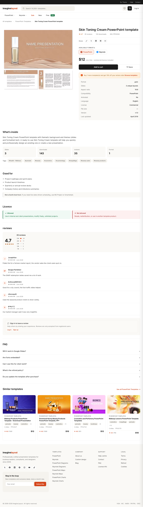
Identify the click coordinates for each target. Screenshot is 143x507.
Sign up (15, 330)
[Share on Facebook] (100, 41)
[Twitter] (5, 468)
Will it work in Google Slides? (14, 351)
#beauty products (100, 161)
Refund (123, 463)
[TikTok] (34, 468)
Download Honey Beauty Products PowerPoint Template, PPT (52, 420)
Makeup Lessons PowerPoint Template (124, 419)
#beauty (37, 161)
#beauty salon (85, 161)
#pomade (28, 161)
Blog (77, 463)
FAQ (99, 463)
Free (50, 15)
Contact (137, 2)
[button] (38, 59)
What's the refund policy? (13, 370)
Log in (136, 8)
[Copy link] (86, 41)
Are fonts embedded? (11, 357)
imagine (10, 8)
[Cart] (130, 8)
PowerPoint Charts (59, 477)
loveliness (94, 424)
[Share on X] (91, 41)
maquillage (122, 422)
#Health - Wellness (15, 161)
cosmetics (24, 424)
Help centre (102, 456)
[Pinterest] (19, 468)
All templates (7, 21)
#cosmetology (60, 161)
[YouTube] (29, 468)
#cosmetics (48, 161)
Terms (123, 456)
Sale (32, 15)
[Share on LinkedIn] (96, 41)
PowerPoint (9, 15)
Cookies (124, 467)
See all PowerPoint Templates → (128, 389)
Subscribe (40, 484)
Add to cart (98, 67)
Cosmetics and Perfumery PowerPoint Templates (88, 420)
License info (102, 467)
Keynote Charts (58, 481)
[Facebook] (10, 468)
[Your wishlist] (124, 8)
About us (78, 456)
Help (131, 2)
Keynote (22, 15)
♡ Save (129, 67)
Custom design (80, 459)
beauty (16, 424)
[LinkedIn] (15, 468)
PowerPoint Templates (23, 21)
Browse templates (131, 75)
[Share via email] (105, 41)
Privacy (123, 459)
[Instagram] (24, 468)
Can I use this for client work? (15, 364)
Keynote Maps (57, 474)
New (40, 15)
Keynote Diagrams (59, 467)
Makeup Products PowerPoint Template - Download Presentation (17, 420)
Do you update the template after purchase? (21, 377)
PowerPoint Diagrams (60, 463)
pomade (8, 424)
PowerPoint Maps (58, 470)
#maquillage (73, 161)
